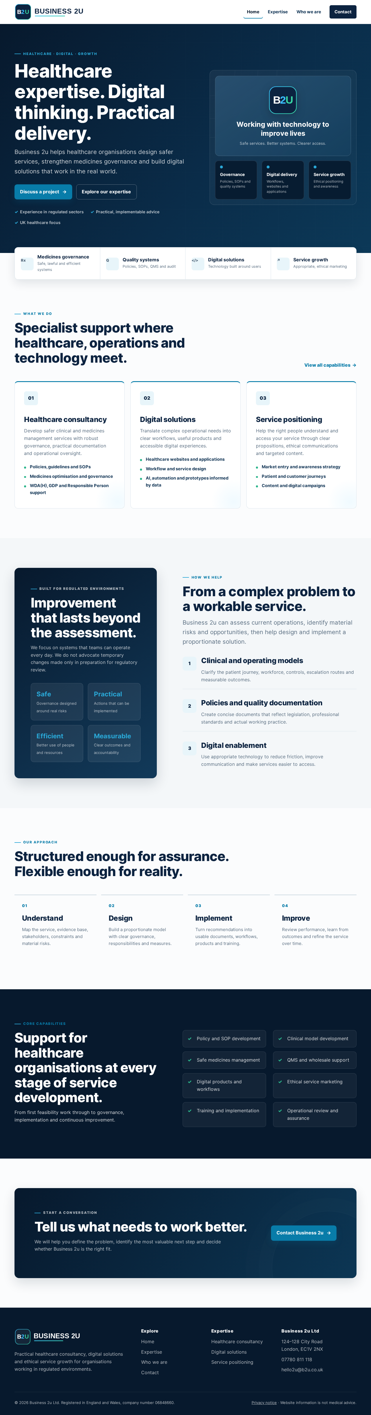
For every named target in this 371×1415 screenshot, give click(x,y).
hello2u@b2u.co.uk (302, 1369)
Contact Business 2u (304, 1233)
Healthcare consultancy (237, 1341)
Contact (343, 11)
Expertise (278, 11)
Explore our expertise (106, 191)
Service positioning (232, 1362)
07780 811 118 (296, 1359)
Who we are (309, 11)
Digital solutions (229, 1352)
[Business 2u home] (54, 12)
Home (253, 11)
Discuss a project (43, 191)
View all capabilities (330, 365)
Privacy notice (264, 1402)
